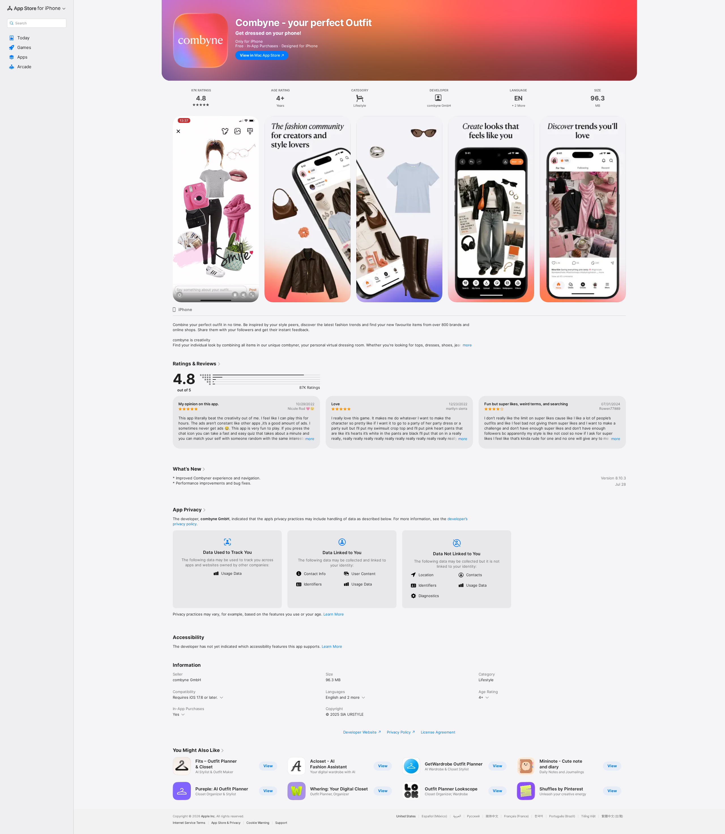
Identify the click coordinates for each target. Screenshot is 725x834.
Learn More (333, 614)
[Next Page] (632, 209)
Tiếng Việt (588, 816)
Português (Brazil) (562, 816)
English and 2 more (343, 697)
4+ (481, 697)
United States (406, 816)
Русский (473, 816)
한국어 (539, 816)
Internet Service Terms (189, 822)
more (467, 345)
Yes (176, 714)
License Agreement (438, 732)
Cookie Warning (257, 822)
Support (281, 822)
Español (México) (434, 816)
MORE (309, 438)
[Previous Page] (167, 209)
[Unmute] (243, 295)
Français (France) (516, 816)
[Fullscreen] (252, 295)
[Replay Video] (179, 295)
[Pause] (235, 295)
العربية (457, 816)
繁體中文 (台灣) (612, 816)
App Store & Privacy (225, 822)
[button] (36, 38)
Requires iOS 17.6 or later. (195, 697)
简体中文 (492, 816)
